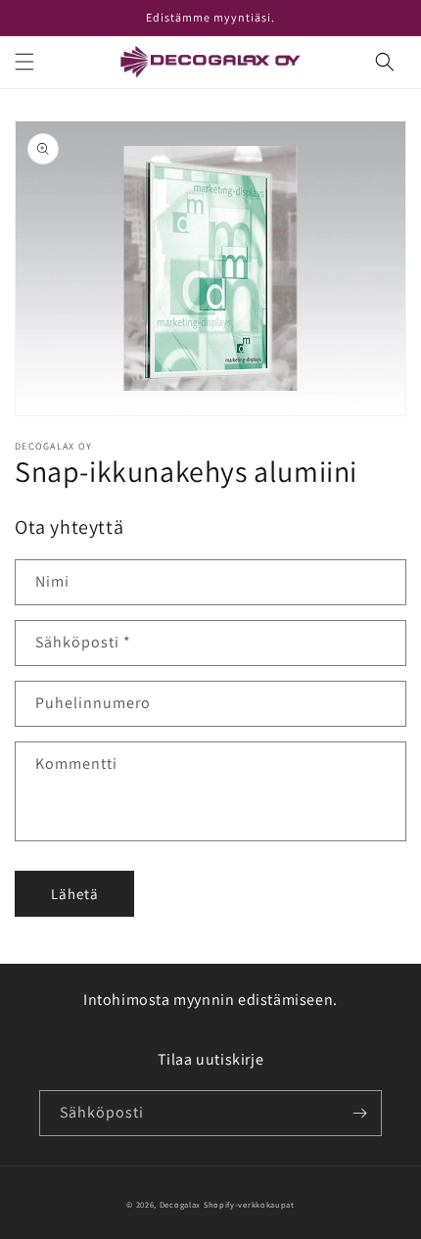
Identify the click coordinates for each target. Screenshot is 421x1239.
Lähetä (75, 893)
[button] (24, 61)
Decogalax (180, 1204)
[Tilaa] (359, 1113)
